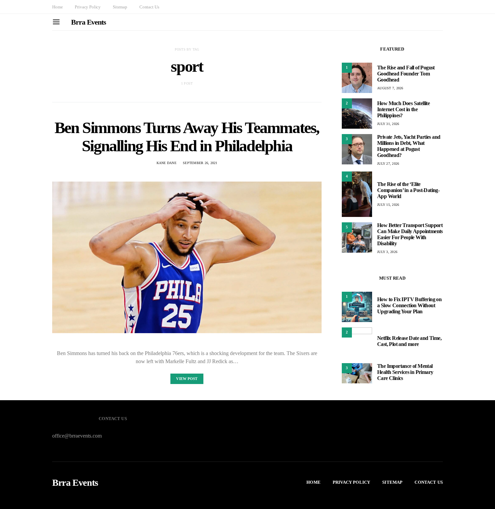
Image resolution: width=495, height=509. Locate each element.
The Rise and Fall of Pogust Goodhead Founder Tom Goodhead (406, 74)
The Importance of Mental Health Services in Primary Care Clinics (405, 372)
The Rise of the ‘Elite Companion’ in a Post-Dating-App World (408, 190)
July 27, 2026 (388, 163)
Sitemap (120, 6)
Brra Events (88, 22)
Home (57, 6)
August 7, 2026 (390, 88)
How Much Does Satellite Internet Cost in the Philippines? (403, 109)
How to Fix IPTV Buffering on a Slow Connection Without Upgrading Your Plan (409, 305)
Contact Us (149, 6)
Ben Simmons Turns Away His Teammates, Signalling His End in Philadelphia (187, 137)
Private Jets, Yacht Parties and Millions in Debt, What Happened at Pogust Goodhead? (408, 146)
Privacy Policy (88, 6)
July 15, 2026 (388, 204)
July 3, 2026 (387, 252)
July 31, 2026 (388, 124)
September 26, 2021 (200, 163)
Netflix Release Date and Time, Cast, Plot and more (409, 341)
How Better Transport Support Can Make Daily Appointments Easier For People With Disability (410, 234)
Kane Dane (166, 163)
